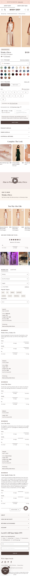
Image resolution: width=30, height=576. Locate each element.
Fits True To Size (13, 103)
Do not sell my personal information (15, 567)
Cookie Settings (4, 565)
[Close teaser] (9, 567)
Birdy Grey (7, 6)
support (19, 292)
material (16, 296)
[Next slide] (28, 2)
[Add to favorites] (19, 17)
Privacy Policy (20, 565)
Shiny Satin (5, 84)
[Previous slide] (1, 2)
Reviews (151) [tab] (4, 269)
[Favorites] (25, 9)
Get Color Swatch (24, 60)
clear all (27, 286)
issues (23, 296)
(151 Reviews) (7, 56)
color (10, 296)
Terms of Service (12, 565)
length (4, 296)
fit (7, 292)
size (3, 292)
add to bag (15, 122)
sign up (15, 553)
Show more (4, 298)
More (23, 487)
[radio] (1, 67)
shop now (11, 2)
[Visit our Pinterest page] (8, 562)
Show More (14, 509)
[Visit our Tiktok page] (2, 562)
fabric (12, 292)
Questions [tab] (13, 269)
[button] (5, 571)
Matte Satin (15, 84)
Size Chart (26, 89)
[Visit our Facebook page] (11, 562)
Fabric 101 (26, 81)
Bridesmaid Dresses (12, 13)
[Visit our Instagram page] (5, 562)
